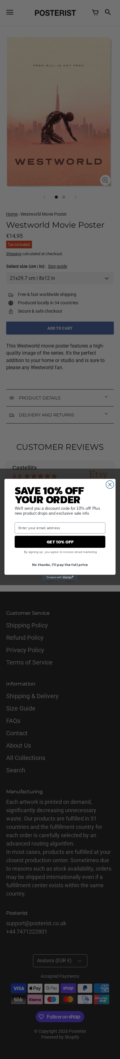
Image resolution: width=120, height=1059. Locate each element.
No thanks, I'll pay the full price (60, 564)
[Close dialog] (110, 484)
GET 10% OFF (60, 541)
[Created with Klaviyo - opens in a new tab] (60, 577)
